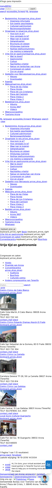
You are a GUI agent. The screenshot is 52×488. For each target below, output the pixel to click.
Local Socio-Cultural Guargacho (15, 416)
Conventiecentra (8, 239)
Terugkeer (10, 455)
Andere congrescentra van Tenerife (22, 280)
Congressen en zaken (10, 236)
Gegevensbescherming (25, 476)
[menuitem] (23, 18)
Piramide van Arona (14, 265)
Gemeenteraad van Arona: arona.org (17, 474)
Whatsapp (36, 119)
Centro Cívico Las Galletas (12, 386)
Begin (24, 231)
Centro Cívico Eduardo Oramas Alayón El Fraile (22, 322)
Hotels (8, 262)
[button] (45, 479)
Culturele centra (17, 277)
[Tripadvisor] (20, 479)
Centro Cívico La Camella (12, 354)
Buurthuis (42, 239)
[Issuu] (30, 479)
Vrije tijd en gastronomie (11, 234)
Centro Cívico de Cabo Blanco (14, 290)
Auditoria (14, 272)
